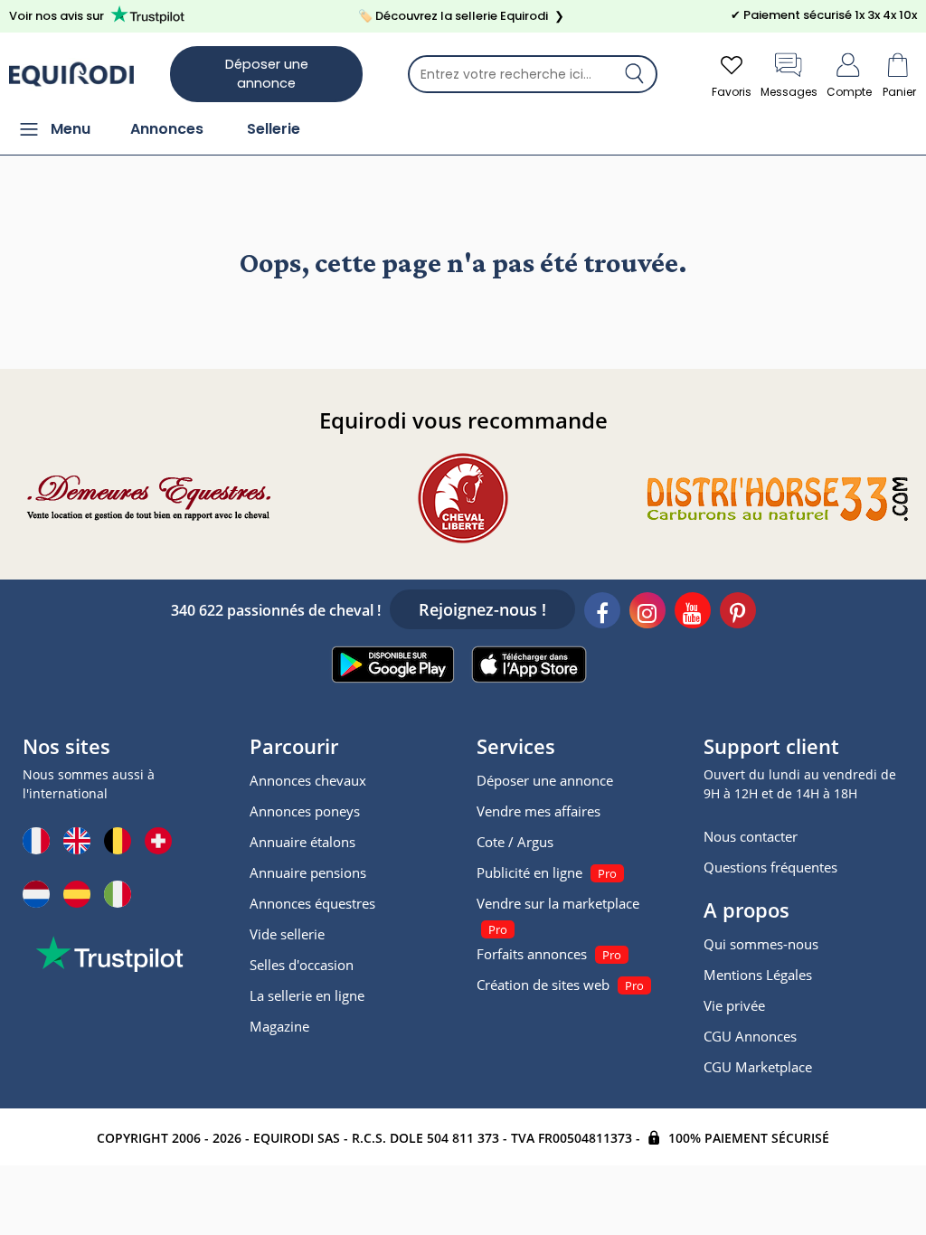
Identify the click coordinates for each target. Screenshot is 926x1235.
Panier (899, 91)
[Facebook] (602, 613)
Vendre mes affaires (538, 811)
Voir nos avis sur (56, 15)
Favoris (731, 91)
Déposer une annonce (266, 73)
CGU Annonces (750, 1036)
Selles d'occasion (302, 965)
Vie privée (734, 1005)
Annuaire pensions (308, 872)
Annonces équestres (312, 903)
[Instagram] (647, 613)
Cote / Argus (515, 842)
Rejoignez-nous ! (482, 609)
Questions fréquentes (770, 867)
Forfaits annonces (532, 954)
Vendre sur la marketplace (558, 903)
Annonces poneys (305, 811)
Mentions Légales (758, 975)
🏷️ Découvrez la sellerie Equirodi (461, 15)
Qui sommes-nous (761, 944)
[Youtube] (693, 613)
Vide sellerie (287, 934)
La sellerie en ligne (307, 995)
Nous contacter (751, 836)
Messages (789, 91)
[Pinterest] (738, 613)
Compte (849, 91)
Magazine (279, 1026)
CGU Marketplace (758, 1067)
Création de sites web (543, 985)
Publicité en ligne (529, 872)
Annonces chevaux (308, 780)
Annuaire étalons (302, 842)
